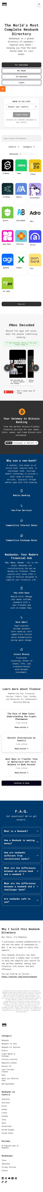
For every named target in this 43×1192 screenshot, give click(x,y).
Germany (5, 1116)
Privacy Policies (9, 1167)
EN (3, 89)
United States (7, 1133)
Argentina (6, 1099)
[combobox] (3, 89)
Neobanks (5, 1040)
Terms (4, 1160)
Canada (4, 1109)
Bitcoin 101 (6, 1066)
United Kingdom (8, 1130)
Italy (4, 1119)
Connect (5, 1170)
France (4, 1113)
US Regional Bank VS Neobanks (10, 1147)
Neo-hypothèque (8, 1084)
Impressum (6, 1164)
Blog (3, 1075)
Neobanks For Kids (9, 1044)
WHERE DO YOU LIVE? (22, 101)
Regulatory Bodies (9, 1063)
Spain (4, 1123)
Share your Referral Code (10, 1079)
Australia (6, 1103)
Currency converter (10, 1059)
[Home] (5, 4)
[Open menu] (39, 4)
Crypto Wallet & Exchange (8, 1055)
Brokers (5, 1050)
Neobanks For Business (11, 1047)
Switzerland (6, 1126)
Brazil (4, 1106)
